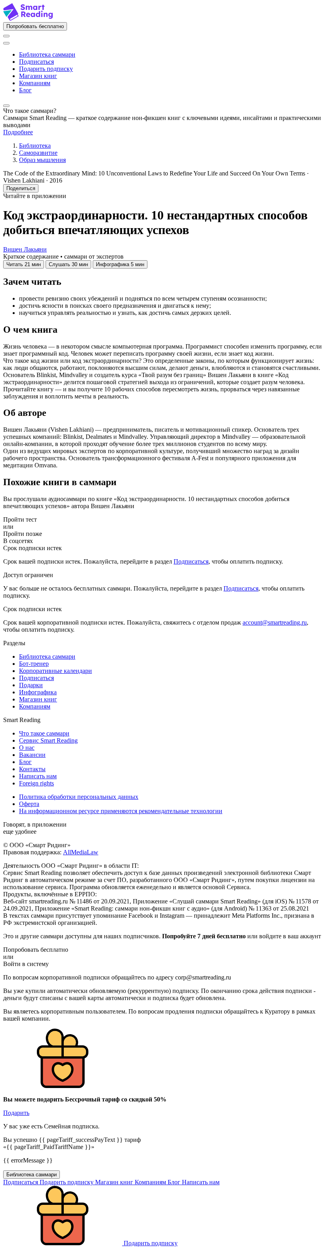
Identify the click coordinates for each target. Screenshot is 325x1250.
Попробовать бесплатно (35, 26)
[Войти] (6, 36)
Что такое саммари (44, 733)
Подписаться (36, 61)
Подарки (31, 685)
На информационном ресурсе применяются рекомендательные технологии (120, 811)
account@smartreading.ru (275, 622)
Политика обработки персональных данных (78, 796)
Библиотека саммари (47, 54)
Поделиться (20, 188)
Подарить (16, 1112)
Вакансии (32, 754)
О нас (26, 747)
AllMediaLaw (80, 852)
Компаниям (34, 83)
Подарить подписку (46, 68)
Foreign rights (36, 783)
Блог (25, 90)
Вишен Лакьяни (25, 249)
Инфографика (38, 692)
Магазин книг (38, 75)
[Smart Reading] (28, 18)
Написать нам (38, 776)
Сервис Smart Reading (48, 740)
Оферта (29, 803)
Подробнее (18, 132)
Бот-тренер (34, 663)
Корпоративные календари (55, 670)
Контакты (32, 769)
